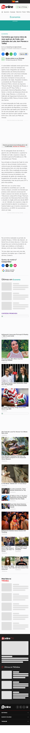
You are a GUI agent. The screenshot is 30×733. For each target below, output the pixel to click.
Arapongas (12, 12)
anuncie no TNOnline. (19, 146)
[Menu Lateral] (2, 12)
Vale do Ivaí (18, 12)
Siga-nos (22, 54)
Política (28, 12)
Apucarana (6, 12)
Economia (15, 17)
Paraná (24, 12)
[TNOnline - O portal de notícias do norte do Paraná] (7, 6)
